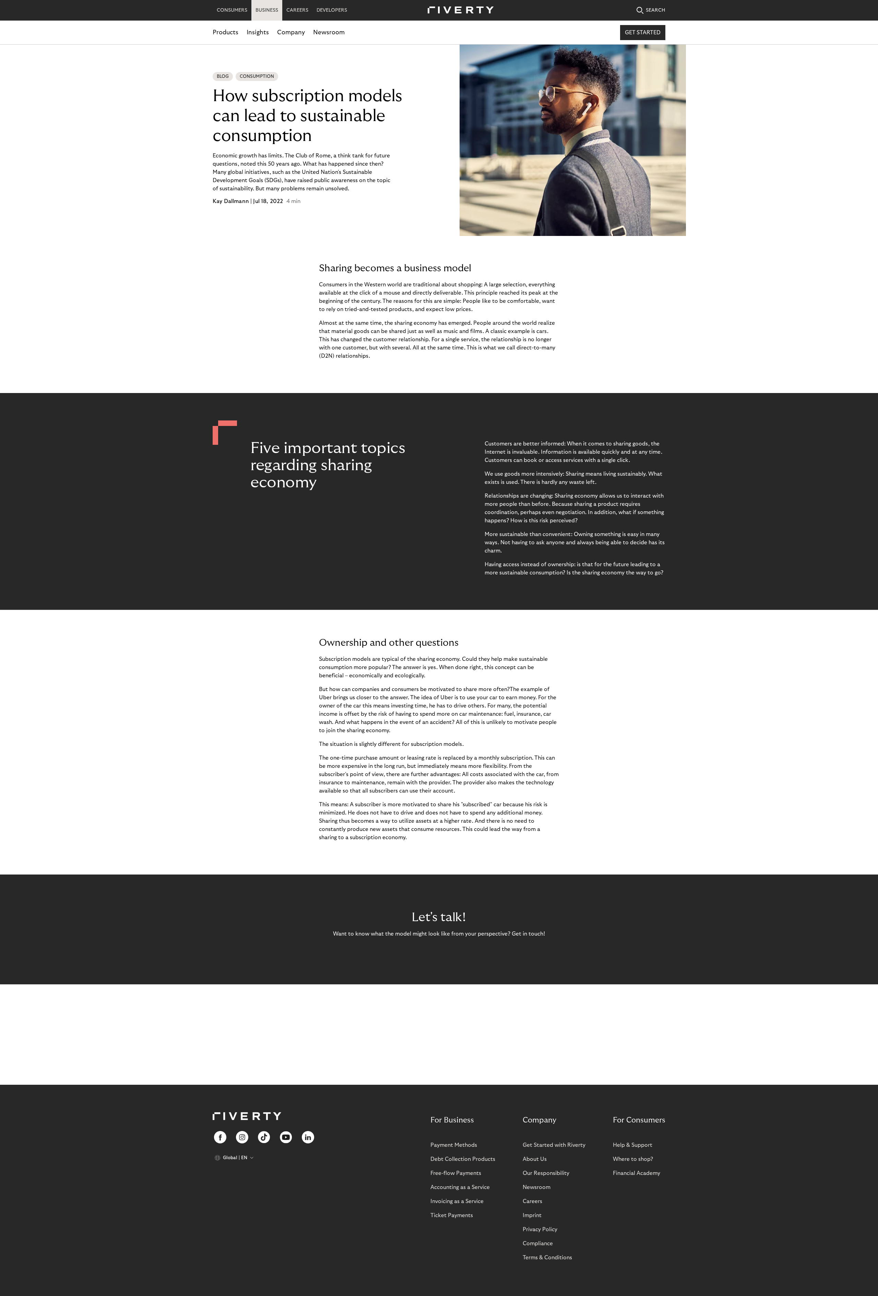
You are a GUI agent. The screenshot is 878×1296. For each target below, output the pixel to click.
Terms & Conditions (547, 1257)
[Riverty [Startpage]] (458, 10)
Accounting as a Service (460, 1187)
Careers (532, 1201)
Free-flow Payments (455, 1173)
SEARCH (655, 10)
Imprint (532, 1215)
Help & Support (632, 1145)
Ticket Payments (451, 1215)
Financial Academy (636, 1173)
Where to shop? (633, 1159)
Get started (643, 32)
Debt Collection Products (462, 1159)
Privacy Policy (540, 1229)
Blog (223, 76)
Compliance (538, 1243)
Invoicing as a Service (457, 1201)
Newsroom (329, 32)
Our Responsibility (546, 1173)
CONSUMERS (232, 10)
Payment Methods (453, 1145)
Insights (258, 32)
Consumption (257, 76)
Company (291, 32)
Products (225, 32)
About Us (535, 1159)
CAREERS (297, 10)
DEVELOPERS (332, 10)
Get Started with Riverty (554, 1145)
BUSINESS (267, 10)
